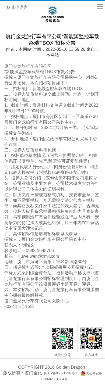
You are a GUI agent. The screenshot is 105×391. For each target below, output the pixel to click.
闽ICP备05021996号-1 (60, 373)
